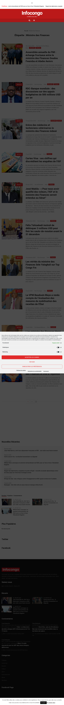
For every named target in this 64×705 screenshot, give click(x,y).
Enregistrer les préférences (32, 366)
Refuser (32, 362)
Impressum (46, 371)
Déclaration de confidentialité (34, 371)
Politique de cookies (21, 370)
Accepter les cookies (32, 357)
